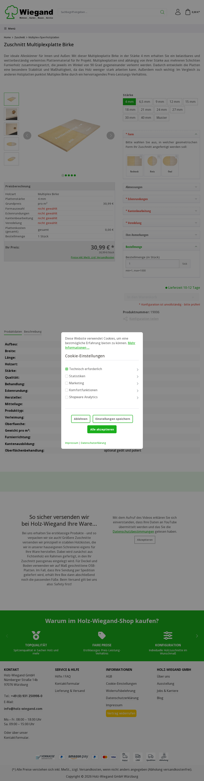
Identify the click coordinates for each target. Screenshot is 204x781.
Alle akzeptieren (102, 429)
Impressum (71, 443)
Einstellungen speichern (112, 419)
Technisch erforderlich (85, 369)
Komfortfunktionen (83, 390)
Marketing (76, 383)
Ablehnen (80, 419)
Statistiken (77, 376)
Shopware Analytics (83, 397)
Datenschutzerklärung (93, 443)
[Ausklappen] (137, 369)
